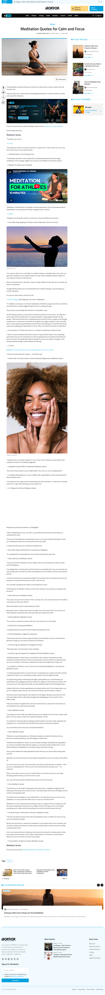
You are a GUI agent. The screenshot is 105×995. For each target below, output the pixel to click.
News (27, 16)
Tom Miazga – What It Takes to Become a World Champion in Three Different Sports (37, 2)
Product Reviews (94, 949)
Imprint (74, 989)
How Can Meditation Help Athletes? (92, 83)
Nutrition (55, 16)
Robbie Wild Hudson (44, 33)
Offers (76, 16)
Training (41, 16)
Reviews (34, 16)
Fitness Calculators (94, 8)
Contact (91, 952)
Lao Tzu (10, 143)
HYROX (70, 16)
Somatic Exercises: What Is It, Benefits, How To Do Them (92, 66)
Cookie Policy (99, 989)
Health (48, 16)
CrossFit (62, 16)
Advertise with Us (94, 946)
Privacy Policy (81, 989)
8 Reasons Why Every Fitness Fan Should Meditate (91, 48)
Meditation (52, 24)
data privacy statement (17, 976)
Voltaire (10, 214)
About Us (92, 944)
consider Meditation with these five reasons (36, 850)
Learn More (87, 57)
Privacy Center (91, 989)
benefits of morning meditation (53, 126)
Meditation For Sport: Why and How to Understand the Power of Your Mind (30, 350)
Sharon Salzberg (13, 299)
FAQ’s (91, 955)
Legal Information (94, 958)
